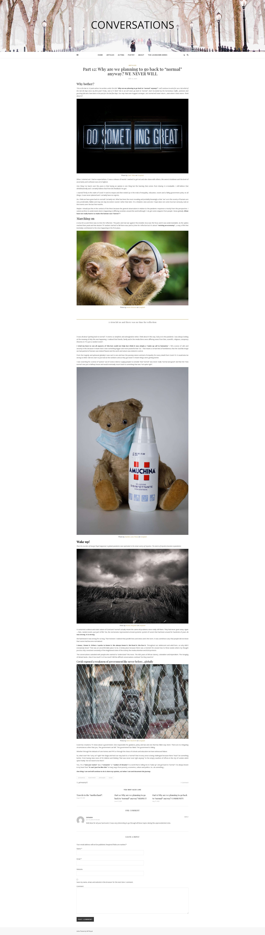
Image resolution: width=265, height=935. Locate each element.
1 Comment (184, 782)
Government (92, 778)
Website (80, 869)
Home (100, 55)
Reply (186, 817)
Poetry (131, 55)
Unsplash (141, 175)
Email (79, 859)
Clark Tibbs (131, 175)
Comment (80, 886)
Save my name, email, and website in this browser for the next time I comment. (105, 882)
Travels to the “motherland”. (89, 795)
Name (79, 849)
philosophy (102, 778)
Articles (110, 55)
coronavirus (81, 778)
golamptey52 (83, 782)
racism (111, 778)
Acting (121, 55)
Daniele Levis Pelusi (131, 537)
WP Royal (90, 931)
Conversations (132, 24)
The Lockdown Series (157, 55)
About (141, 55)
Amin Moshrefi (131, 741)
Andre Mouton (131, 307)
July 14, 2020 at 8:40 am (93, 819)
